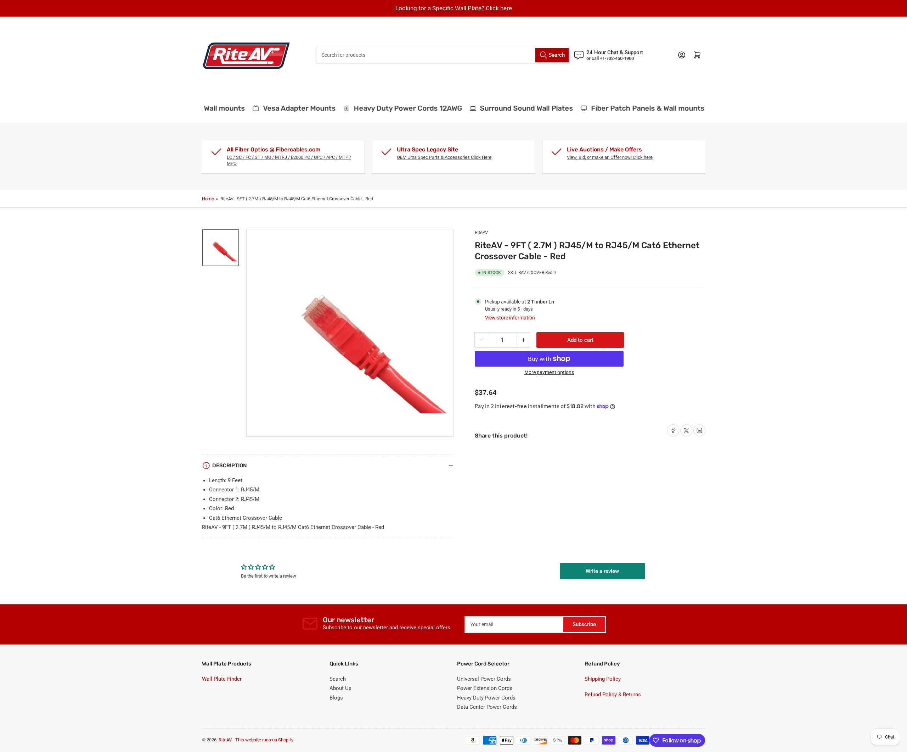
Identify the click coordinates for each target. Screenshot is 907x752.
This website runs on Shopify (264, 739)
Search (337, 679)
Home (208, 198)
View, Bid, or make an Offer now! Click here (610, 157)
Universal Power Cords (484, 679)
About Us (340, 688)
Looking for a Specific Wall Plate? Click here (453, 8)
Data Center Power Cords (487, 707)
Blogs (336, 698)
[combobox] (443, 55)
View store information (510, 318)
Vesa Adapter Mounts (291, 108)
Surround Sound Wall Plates (518, 108)
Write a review (602, 571)
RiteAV (481, 232)
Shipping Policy (603, 679)
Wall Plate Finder (222, 679)
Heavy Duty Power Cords (486, 698)
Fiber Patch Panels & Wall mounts (640, 108)
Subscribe (584, 624)
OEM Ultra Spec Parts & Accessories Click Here (444, 157)
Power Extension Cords (484, 688)
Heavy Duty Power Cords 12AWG (400, 108)
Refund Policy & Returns (613, 694)
